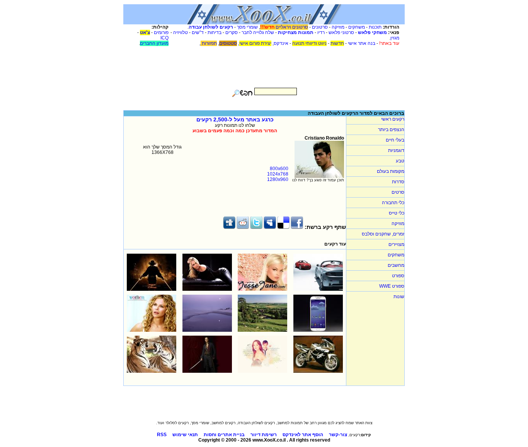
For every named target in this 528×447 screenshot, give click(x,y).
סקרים (231, 32)
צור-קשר (338, 434)
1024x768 (277, 174)
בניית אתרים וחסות (224, 434)
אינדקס (281, 43)
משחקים (356, 27)
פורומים (161, 32)
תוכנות (375, 27)
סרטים (398, 192)
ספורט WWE (391, 286)
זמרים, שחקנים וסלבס (383, 234)
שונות (398, 296)
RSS (162, 434)
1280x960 (277, 179)
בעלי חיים (395, 140)
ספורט (398, 275)
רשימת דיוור (263, 434)
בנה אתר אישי (361, 43)
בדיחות (214, 32)
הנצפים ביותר (391, 129)
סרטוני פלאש (341, 32)
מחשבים (396, 265)
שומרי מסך (247, 27)
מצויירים (396, 244)
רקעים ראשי (392, 119)
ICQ (164, 38)
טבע (400, 161)
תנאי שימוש (185, 434)
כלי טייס (396, 213)
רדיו (321, 32)
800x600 (279, 168)
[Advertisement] (264, 63)
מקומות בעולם (390, 171)
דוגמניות (396, 150)
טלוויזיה (180, 32)
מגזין (394, 38)
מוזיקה (338, 27)
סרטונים (320, 27)
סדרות (398, 181)
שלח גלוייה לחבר (258, 32)
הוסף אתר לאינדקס (303, 434)
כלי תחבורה (393, 202)
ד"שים (198, 32)
